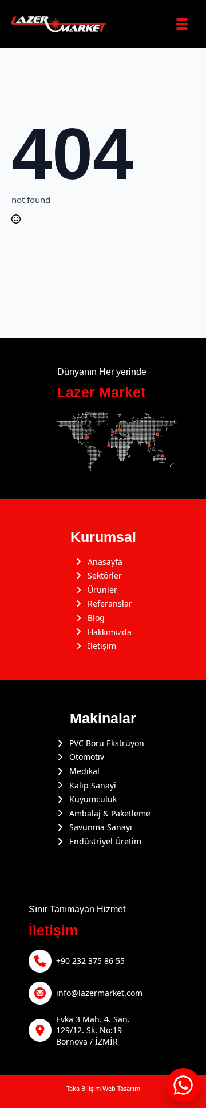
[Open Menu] (182, 24)
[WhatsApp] (183, 1085)
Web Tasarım (121, 1088)
